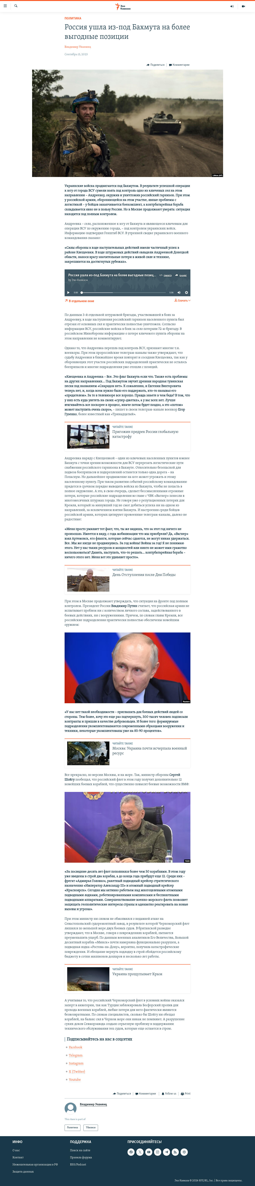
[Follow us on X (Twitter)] (139, 1152)
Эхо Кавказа (80, 280)
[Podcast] (184, 1152)
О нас (16, 1150)
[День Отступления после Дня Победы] (88, 580)
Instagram (76, 1063)
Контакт (18, 1157)
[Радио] (232, 6)
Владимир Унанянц (78, 47)
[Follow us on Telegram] (166, 1152)
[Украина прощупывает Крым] (88, 979)
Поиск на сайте (80, 1150)
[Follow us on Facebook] (131, 1152)
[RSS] (175, 1152)
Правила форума (81, 1157)
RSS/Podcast (78, 1164)
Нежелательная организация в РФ (35, 1164)
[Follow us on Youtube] (148, 1152)
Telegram (76, 1055)
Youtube (75, 1080)
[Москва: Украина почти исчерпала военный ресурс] (88, 753)
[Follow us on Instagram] (157, 1152)
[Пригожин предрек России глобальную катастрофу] (88, 437)
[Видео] (243, 6)
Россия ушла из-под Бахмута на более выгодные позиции (113, 275)
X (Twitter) (77, 1072)
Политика (73, 18)
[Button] (155, 65)
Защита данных (23, 1172)
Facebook (75, 1047)
